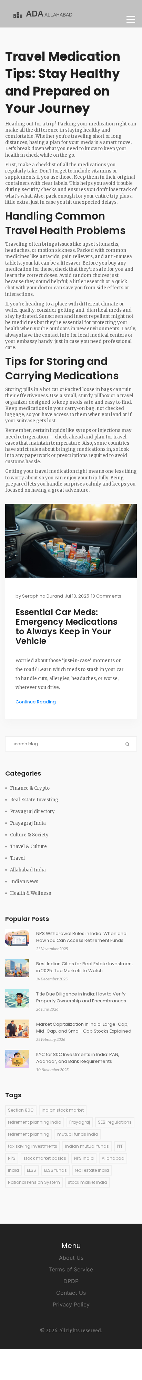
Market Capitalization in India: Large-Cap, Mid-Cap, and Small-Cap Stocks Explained (83, 1027)
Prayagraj (79, 1122)
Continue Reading (36, 702)
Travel (17, 858)
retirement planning (28, 1134)
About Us (71, 1257)
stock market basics (44, 1158)
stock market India (87, 1182)
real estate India (92, 1170)
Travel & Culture (28, 846)
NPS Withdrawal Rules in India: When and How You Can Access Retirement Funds (81, 937)
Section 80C (21, 1110)
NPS (12, 1158)
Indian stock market (63, 1110)
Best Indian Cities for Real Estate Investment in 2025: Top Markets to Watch (84, 967)
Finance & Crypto (30, 788)
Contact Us (71, 1292)
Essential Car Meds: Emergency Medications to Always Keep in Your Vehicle (67, 627)
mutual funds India (77, 1134)
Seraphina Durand (42, 596)
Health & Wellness (30, 893)
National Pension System (34, 1182)
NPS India (84, 1158)
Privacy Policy (71, 1304)
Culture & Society (29, 835)
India (13, 1170)
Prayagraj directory (32, 811)
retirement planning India (34, 1122)
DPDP (71, 1281)
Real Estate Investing (34, 800)
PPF (120, 1146)
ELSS (31, 1170)
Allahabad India (28, 870)
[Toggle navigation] (131, 19)
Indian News (24, 881)
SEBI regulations (115, 1122)
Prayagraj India (28, 823)
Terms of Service (71, 1269)
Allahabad (113, 1158)
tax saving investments (32, 1146)
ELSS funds (55, 1170)
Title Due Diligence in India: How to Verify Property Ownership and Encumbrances (81, 997)
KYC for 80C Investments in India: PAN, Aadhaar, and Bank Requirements (77, 1058)
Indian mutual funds (87, 1146)
